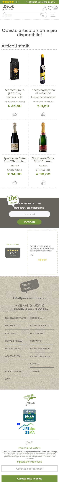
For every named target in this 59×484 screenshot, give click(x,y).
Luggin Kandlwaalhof (43, 97)
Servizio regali (13, 341)
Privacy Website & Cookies (40, 360)
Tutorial (35, 371)
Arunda (14, 165)
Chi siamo (10, 333)
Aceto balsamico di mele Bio (43, 92)
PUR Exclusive (13, 371)
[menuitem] (54, 15)
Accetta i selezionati (29, 468)
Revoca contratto (15, 318)
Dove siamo (36, 333)
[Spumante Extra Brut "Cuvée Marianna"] (43, 137)
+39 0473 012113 (29, 305)
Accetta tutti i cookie (29, 478)
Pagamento (11, 325)
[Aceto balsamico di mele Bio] (43, 69)
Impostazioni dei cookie (29, 461)
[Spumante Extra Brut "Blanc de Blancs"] (15, 137)
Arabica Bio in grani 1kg (15, 92)
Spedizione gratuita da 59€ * (42, 1)
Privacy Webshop (40, 348)
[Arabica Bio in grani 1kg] (15, 69)
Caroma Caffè (14, 97)
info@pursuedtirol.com (29, 298)
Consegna (36, 318)
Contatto (35, 341)
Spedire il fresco (39, 325)
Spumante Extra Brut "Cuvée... (43, 160)
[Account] (45, 7)
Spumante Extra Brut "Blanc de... (14, 160)
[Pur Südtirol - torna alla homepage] (8, 7)
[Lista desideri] (51, 7)
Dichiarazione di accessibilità (14, 352)
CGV (7, 379)
